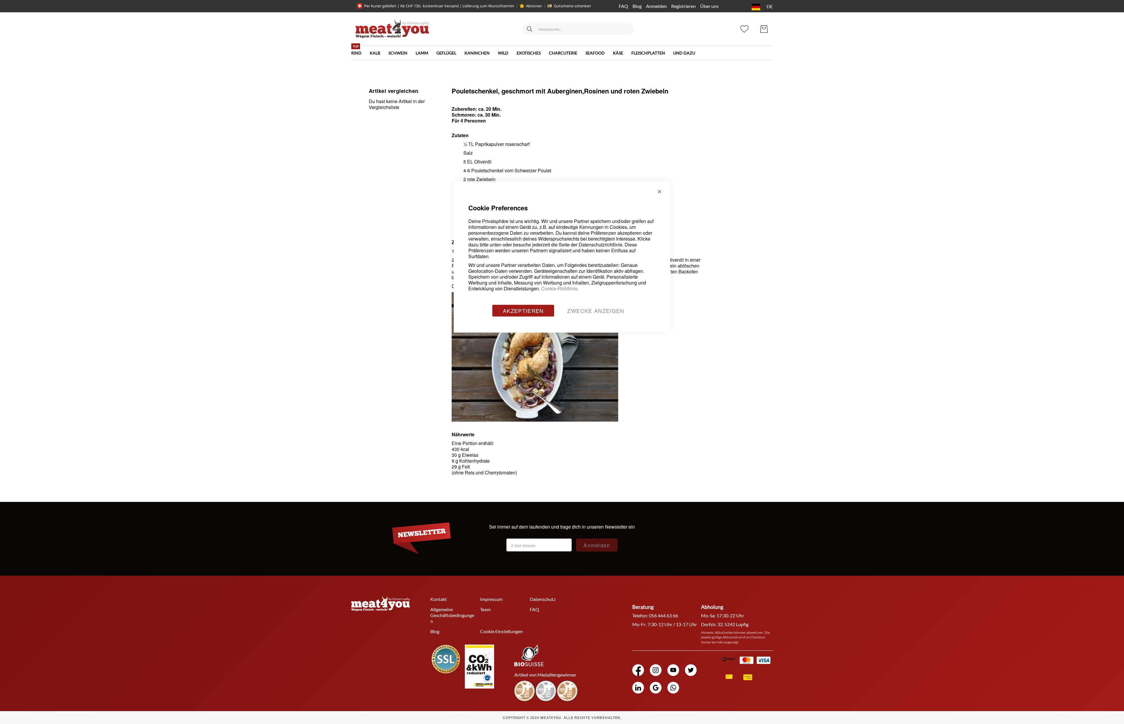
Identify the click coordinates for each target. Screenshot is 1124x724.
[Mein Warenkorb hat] (764, 29)
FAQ (623, 6)
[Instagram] (656, 670)
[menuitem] (360, 50)
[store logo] (392, 29)
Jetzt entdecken (1080, 686)
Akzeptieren (523, 310)
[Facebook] (638, 670)
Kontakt (438, 599)
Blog (637, 6)
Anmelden (656, 6)
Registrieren (683, 6)
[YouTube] (673, 670)
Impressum (491, 599)
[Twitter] (691, 670)
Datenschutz (543, 599)
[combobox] (577, 29)
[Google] (656, 688)
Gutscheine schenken (572, 6)
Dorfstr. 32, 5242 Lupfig (724, 624)
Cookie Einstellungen (501, 631)
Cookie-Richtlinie (559, 288)
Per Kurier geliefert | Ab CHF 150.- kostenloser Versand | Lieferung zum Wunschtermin (439, 6)
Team (485, 609)
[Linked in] (638, 688)
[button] (761, 7)
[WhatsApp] (673, 688)
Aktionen (534, 6)
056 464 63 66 (663, 615)
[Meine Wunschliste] (744, 28)
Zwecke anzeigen (595, 310)
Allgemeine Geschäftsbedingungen (452, 615)
